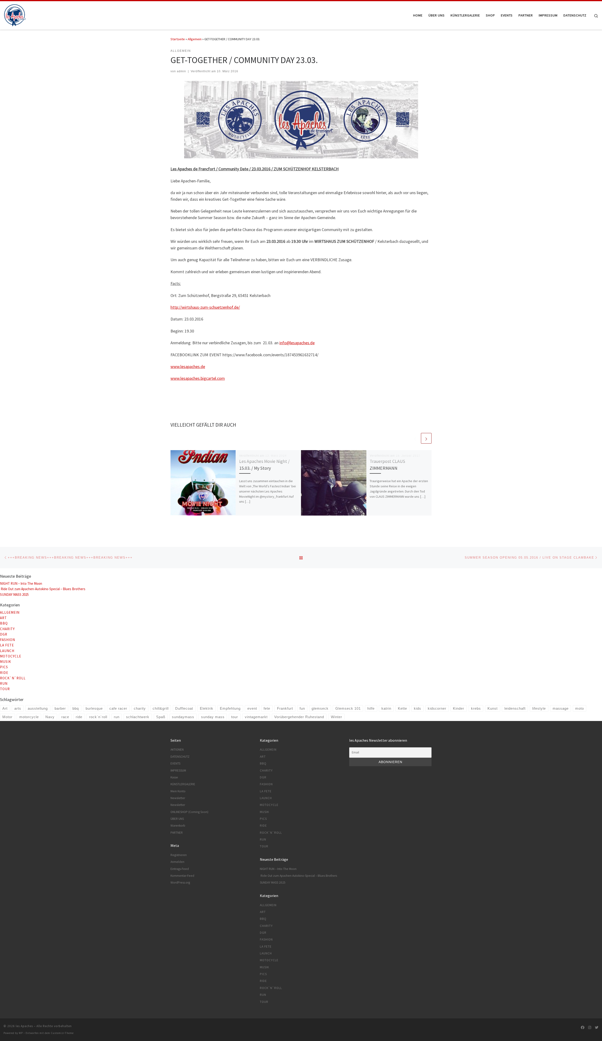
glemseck (320, 708)
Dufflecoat (184, 708)
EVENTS (175, 763)
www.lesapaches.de (187, 366)
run (4, 683)
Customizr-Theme (62, 1033)
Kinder (458, 708)
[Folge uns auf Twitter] (596, 1027)
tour (234, 717)
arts (17, 708)
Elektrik (206, 708)
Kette (402, 708)
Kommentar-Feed (182, 876)
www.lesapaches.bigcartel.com (197, 378)
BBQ (4, 623)
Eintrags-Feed (179, 869)
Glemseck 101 (348, 708)
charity (140, 708)
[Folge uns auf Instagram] (589, 1027)
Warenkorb (177, 826)
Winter (336, 717)
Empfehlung (230, 708)
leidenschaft (515, 708)
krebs (476, 708)
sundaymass (183, 717)
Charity (7, 629)
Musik (5, 661)
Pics (4, 667)
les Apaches (24, 1026)
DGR (3, 634)
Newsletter (177, 798)
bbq (75, 708)
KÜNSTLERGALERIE (182, 784)
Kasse (174, 777)
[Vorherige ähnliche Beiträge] (415, 438)
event (252, 708)
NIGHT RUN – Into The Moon (21, 583)
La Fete (7, 645)
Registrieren (178, 855)
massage (561, 708)
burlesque (94, 708)
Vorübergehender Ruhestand (299, 717)
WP (21, 1033)
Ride (4, 672)
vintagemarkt (256, 717)
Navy (50, 717)
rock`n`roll (98, 717)
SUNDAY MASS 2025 (14, 594)
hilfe (371, 708)
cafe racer (118, 708)
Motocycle (10, 656)
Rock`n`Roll (13, 678)
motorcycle (29, 717)
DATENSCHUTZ (180, 757)
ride (79, 717)
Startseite (177, 39)
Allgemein (195, 39)
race (65, 717)
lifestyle (539, 708)
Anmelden (177, 862)
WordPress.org (180, 883)
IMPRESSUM (178, 771)
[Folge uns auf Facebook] (582, 1027)
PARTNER (176, 833)
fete (267, 708)
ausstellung (38, 708)
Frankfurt (285, 708)
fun (302, 708)
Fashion (7, 639)
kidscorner (437, 708)
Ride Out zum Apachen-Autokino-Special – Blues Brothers (43, 589)
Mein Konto (178, 791)
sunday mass (213, 717)
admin (181, 71)
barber (60, 708)
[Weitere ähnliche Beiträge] (426, 438)
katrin (386, 708)
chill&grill (161, 708)
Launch (7, 651)
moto (579, 708)
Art (3, 618)
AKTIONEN (177, 750)
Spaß (160, 717)
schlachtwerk (137, 717)
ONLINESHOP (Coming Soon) (189, 812)
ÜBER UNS (177, 819)
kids (417, 708)
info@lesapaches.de (297, 342)
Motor (7, 717)
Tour (5, 689)
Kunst (492, 708)
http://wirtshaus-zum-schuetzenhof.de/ (205, 307)
